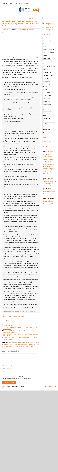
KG (54, 66)
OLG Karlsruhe (46, 92)
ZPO (44, 132)
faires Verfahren (10, 344)
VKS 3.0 (22, 346)
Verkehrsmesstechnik (10, 346)
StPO (49, 123)
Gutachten (45, 64)
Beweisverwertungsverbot (49, 43)
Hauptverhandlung (47, 66)
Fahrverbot (45, 55)
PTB (53, 101)
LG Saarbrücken (47, 72)
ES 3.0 (44, 52)
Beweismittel (30, 342)
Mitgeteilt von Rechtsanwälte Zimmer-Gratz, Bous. (13, 316)
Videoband (17, 346)
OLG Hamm (46, 89)
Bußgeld (45, 49)
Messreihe (52, 75)
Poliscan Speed (46, 101)
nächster (37, 18)
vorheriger (31, 18)
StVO (44, 126)
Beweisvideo (36, 342)
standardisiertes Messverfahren (46, 119)
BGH (48, 46)
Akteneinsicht (24, 342)
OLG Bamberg (46, 84)
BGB (44, 46)
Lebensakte (24, 344)
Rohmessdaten (46, 109)
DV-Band (4, 344)
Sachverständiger (47, 112)
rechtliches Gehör (47, 104)
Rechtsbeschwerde (47, 107)
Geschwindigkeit (17, 344)
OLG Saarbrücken (47, 95)
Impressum (47, 386)
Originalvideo (30, 344)
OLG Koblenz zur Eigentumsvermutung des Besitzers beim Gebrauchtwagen (49, 192)
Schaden (45, 115)
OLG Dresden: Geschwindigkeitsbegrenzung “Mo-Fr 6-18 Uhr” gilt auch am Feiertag (50, 182)
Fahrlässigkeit (51, 52)
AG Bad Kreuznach (16, 342)
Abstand (9, 342)
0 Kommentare (31, 29)
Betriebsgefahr (46, 41)
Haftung (51, 64)
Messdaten (45, 75)
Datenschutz (51, 49)
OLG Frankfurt (46, 86)
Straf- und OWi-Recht (23, 29)
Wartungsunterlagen (29, 346)
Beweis (53, 41)
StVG (53, 123)
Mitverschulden (46, 81)
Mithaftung (45, 78)
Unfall (49, 126)
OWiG (48, 98)
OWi (35, 344)
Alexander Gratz (7, 29)
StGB (44, 123)
